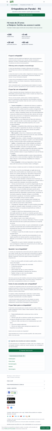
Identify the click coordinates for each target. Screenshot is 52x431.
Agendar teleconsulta (27, 15)
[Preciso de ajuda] (44, 2)
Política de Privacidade (10, 428)
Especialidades (14, 5)
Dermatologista (12, 364)
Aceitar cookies (45, 428)
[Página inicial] (7, 4)
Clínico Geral (12, 361)
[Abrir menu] (7, 2)
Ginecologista (12, 369)
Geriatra (11, 366)
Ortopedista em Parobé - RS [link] (26, 5)
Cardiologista (12, 358)
